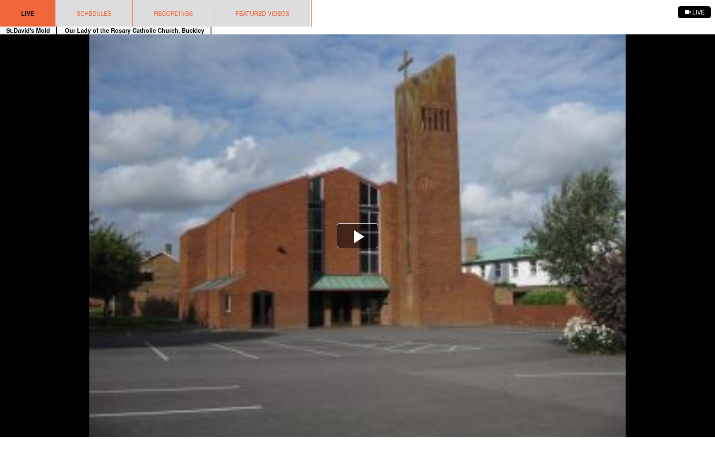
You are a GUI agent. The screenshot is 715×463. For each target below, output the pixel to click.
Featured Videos (262, 13)
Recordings (173, 13)
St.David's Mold (28, 30)
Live (27, 13)
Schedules (94, 13)
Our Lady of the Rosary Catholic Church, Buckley (133, 30)
